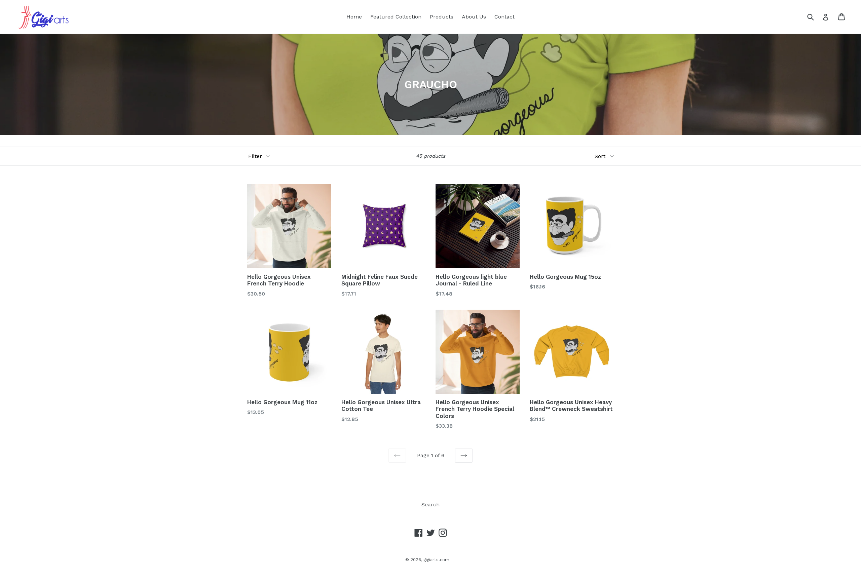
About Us (474, 16)
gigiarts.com (436, 559)
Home (354, 16)
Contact (504, 16)
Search (430, 504)
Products (441, 16)
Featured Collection (395, 16)
